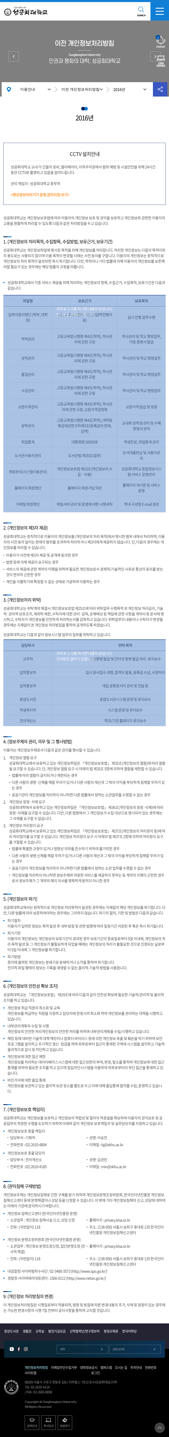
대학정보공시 (88, 1367)
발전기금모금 (57, 1331)
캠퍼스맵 (106, 1367)
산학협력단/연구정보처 (85, 1331)
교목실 (39, 1331)
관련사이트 (119, 1349)
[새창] (12, 1349)
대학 (62, 1349)
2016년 (119, 89)
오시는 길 (121, 1367)
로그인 (95, 1372)
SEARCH (141, 15)
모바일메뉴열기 (159, 11)
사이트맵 (30, 1372)
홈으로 (9, 89)
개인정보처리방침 (13, 56)
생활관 (27, 1331)
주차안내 (136, 1367)
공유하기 (160, 89)
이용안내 (27, 89)
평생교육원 (111, 1331)
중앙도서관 (11, 1331)
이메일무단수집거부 (155, 56)
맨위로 (160, 1428)
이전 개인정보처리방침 (80, 89)
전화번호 (150, 1367)
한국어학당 (129, 1331)
